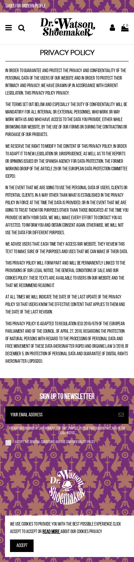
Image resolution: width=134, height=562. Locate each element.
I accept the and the (54, 442)
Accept (22, 545)
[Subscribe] (121, 415)
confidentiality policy (80, 442)
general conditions (42, 442)
